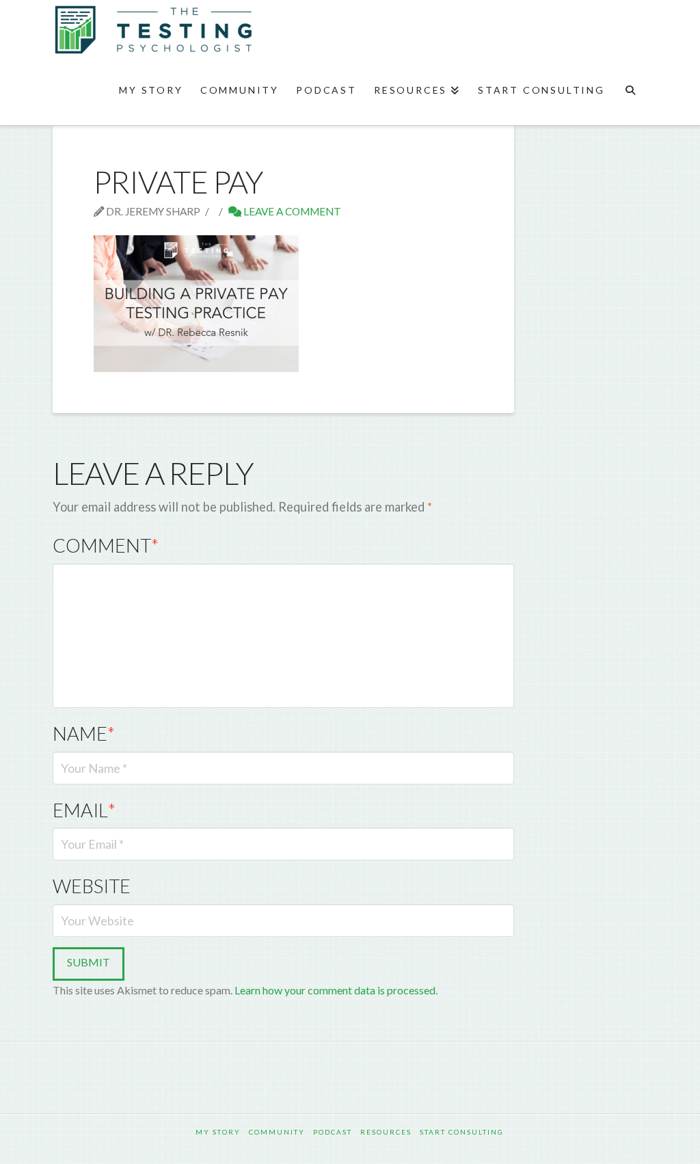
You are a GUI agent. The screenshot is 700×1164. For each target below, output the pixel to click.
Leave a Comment (291, 211)
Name (84, 733)
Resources (386, 1132)
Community (277, 1132)
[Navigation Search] (629, 91)
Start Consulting (462, 1132)
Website (92, 886)
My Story (218, 1132)
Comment (106, 545)
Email (84, 810)
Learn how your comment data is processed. (336, 989)
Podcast (332, 1132)
